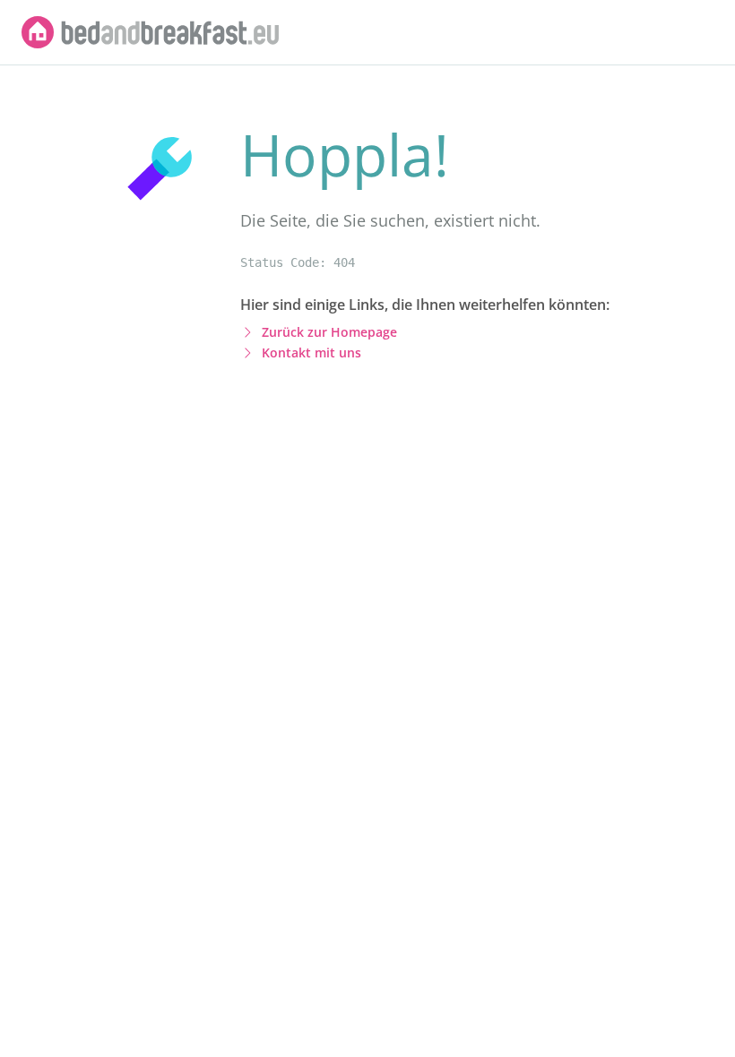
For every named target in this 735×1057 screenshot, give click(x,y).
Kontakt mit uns (311, 352)
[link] (151, 32)
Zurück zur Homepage (329, 331)
